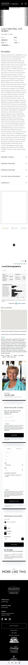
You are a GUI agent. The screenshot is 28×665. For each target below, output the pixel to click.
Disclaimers (14, 632)
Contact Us (9, 448)
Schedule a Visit (18, 448)
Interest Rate (7, 536)
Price (5, 526)
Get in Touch (14, 625)
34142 (4, 357)
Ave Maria (21, 355)
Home (2, 355)
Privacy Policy (6, 430)
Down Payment (7, 531)
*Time (5, 468)
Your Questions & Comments (10, 473)
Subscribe (14, 435)
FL (11, 355)
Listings (7, 355)
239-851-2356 (22, 4)
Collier (15, 355)
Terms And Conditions (14, 635)
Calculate (14, 544)
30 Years (8, 521)
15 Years (13, 521)
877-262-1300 (4, 607)
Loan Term (7, 519)
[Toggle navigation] (26, 3)
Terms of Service (7, 506)
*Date (5, 463)
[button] (2, 16)
